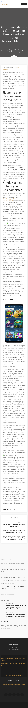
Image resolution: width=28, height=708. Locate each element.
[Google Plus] (22, 509)
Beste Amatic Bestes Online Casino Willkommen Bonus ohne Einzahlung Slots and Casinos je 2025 (14, 537)
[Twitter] (19, 509)
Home (10, 49)
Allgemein (16, 49)
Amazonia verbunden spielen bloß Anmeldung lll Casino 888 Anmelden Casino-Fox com (14, 524)
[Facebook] (17, 509)
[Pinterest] (24, 509)
